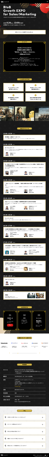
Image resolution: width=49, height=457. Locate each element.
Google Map (17, 386)
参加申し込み (10, 325)
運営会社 (34, 455)
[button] (9, 353)
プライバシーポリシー (39, 455)
